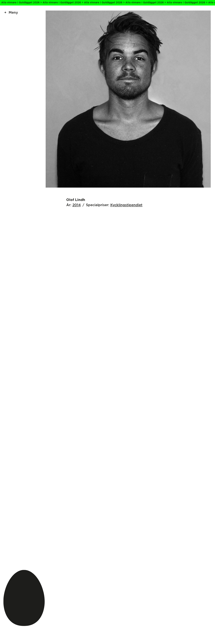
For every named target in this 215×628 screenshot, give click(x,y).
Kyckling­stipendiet (126, 205)
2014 (76, 205)
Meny (13, 12)
